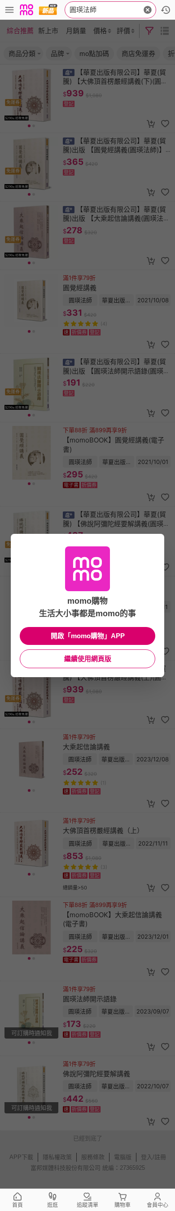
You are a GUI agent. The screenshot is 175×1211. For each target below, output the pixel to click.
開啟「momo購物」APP (88, 636)
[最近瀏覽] (165, 9)
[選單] (9, 9)
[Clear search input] (147, 9)
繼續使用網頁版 (87, 658)
